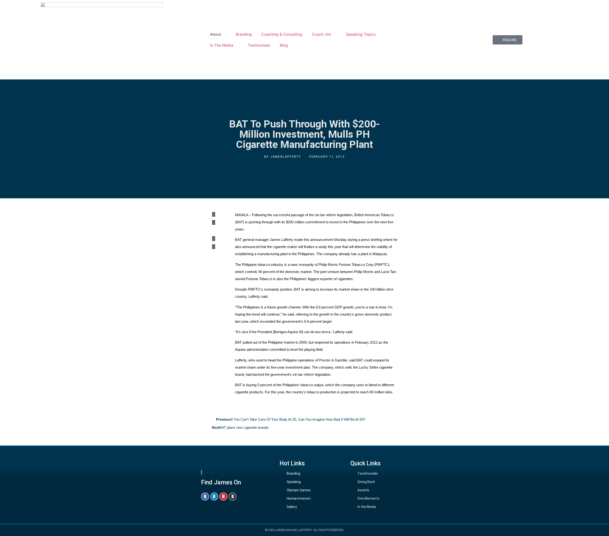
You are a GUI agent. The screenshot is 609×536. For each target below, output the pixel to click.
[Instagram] (233, 496)
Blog (284, 45)
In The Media (221, 45)
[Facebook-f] (205, 496)
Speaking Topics (361, 34)
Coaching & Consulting (281, 34)
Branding (244, 34)
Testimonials (259, 45)
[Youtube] (223, 496)
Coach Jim (321, 34)
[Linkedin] (214, 496)
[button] (217, 214)
